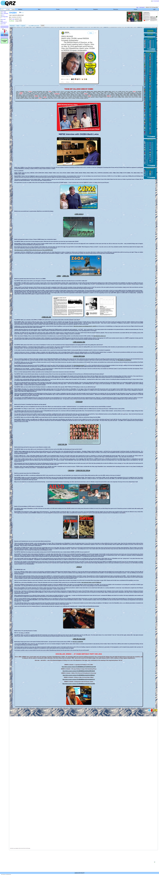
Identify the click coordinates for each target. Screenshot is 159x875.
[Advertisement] (81, 862)
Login (154, 9)
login (137, 7)
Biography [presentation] (12, 25)
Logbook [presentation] (23, 25)
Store (76, 9)
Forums (57, 9)
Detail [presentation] (18, 25)
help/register (142, 7)
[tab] (12, 26)
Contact (135, 9)
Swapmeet (95, 9)
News (39, 9)
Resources (115, 9)
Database (20, 9)
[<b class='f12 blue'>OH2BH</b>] (142, 21)
